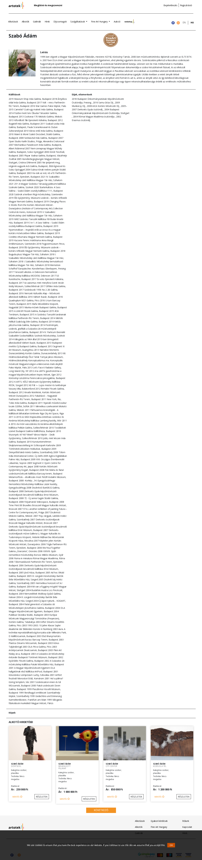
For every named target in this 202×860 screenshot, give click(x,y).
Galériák (37, 21)
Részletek (42, 796)
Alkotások (13, 21)
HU (192, 22)
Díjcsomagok (60, 21)
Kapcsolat (187, 826)
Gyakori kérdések (159, 820)
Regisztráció (186, 5)
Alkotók (25, 21)
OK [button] (171, 845)
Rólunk (185, 820)
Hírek (47, 21)
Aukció (117, 21)
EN (184, 22)
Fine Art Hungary (99, 21)
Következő (101, 810)
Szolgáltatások (77, 21)
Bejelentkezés (170, 5)
